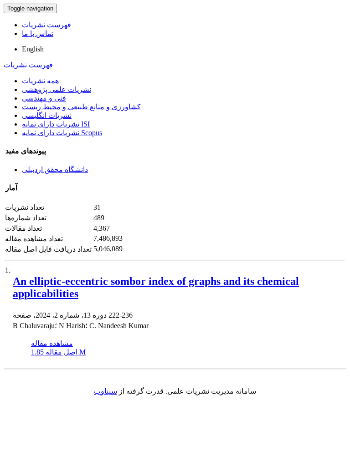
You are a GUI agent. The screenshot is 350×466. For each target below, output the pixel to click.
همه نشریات (40, 81)
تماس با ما (37, 33)
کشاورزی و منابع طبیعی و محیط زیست (81, 107)
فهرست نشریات (46, 25)
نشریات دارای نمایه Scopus (62, 133)
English (33, 49)
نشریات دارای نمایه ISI (56, 124)
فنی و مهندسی (44, 98)
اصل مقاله (58, 352)
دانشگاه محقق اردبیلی (55, 169)
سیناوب (105, 391)
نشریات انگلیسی (47, 115)
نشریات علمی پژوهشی (56, 89)
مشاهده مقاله (52, 343)
